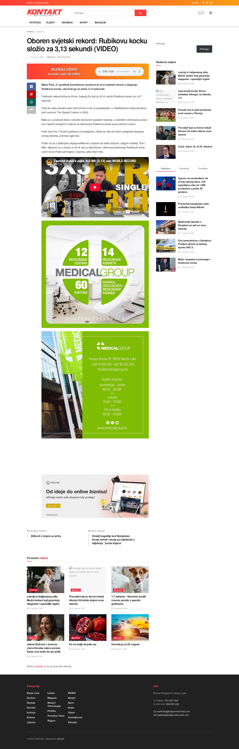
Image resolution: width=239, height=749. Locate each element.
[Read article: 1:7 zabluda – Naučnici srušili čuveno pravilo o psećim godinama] (130, 579)
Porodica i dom (55, 715)
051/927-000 (171, 700)
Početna (35, 22)
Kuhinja (31, 712)
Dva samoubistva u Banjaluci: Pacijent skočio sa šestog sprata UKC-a (195, 244)
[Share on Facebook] (31, 86)
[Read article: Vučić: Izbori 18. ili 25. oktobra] (166, 152)
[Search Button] (140, 13)
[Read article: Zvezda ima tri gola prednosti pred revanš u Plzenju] (166, 115)
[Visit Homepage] (45, 12)
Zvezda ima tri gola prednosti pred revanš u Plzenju (194, 111)
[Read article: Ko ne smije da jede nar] (87, 627)
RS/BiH (72, 693)
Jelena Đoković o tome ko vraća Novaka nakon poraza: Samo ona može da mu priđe (44, 647)
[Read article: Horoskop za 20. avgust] (130, 627)
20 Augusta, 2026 (35, 608)
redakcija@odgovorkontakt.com (173, 714)
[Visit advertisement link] (95, 496)
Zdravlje (72, 722)
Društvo (31, 697)
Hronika (67, 22)
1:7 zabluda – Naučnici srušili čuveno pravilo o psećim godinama (128, 600)
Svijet (71, 707)
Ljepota (33, 590)
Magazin (100, 22)
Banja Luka (33, 693)
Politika (51, 710)
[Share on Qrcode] (31, 94)
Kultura (31, 717)
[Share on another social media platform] (31, 110)
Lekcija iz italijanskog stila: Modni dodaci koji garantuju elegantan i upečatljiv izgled (43, 600)
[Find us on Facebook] (203, 3)
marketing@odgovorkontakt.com (173, 711)
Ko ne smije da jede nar (83, 644)
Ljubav (51, 693)
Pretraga (160, 43)
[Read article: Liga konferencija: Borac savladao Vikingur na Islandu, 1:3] (166, 96)
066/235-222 (172, 704)
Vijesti (50, 22)
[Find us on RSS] (211, 3)
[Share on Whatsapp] (31, 102)
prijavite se (40, 666)
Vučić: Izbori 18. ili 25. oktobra (195, 146)
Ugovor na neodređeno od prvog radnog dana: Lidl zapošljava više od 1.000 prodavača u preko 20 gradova (193, 185)
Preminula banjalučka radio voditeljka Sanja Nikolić (193, 205)
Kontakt (195, 2)
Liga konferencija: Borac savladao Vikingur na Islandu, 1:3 (194, 94)
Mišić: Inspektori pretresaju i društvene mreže (194, 261)
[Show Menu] (210, 13)
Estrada (31, 702)
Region (51, 720)
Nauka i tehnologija (54, 704)
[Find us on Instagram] (207, 3)
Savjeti (71, 697)
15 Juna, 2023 (37, 56)
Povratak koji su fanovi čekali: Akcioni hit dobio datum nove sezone (86, 600)
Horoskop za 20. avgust (125, 644)
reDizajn (60, 738)
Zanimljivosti (63, 56)
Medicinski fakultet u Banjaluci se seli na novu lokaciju (192, 225)
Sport (84, 22)
